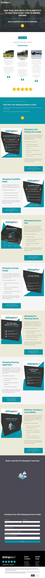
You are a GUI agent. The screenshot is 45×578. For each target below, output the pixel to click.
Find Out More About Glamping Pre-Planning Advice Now (33, 352)
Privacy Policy (14, 570)
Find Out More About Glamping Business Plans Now (33, 258)
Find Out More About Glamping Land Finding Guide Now (33, 169)
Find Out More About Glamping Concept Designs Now (11, 306)
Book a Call (22, 37)
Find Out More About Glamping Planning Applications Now (11, 399)
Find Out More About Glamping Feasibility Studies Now (11, 210)
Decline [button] (37, 575)
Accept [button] (33, 575)
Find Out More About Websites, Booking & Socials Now (33, 450)
